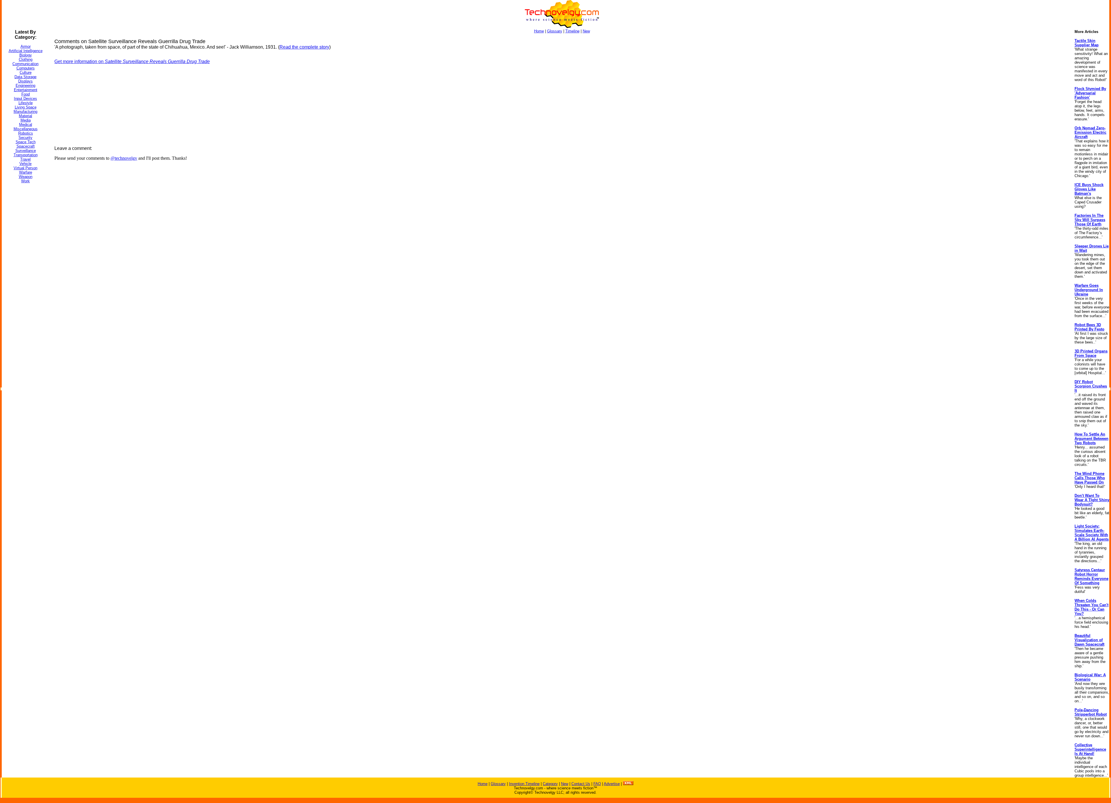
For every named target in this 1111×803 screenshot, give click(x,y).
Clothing (25, 59)
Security (25, 137)
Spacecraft (25, 146)
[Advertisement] (25, 274)
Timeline (572, 31)
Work (25, 181)
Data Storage (25, 77)
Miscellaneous (26, 129)
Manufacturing (25, 111)
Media (26, 120)
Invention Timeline (524, 784)
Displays (25, 81)
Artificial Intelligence (26, 51)
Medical (25, 124)
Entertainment (25, 90)
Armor (26, 46)
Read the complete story (304, 47)
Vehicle (25, 163)
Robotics (25, 133)
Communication (25, 64)
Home (539, 31)
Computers (25, 68)
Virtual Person (25, 168)
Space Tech (26, 142)
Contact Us (580, 784)
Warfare (25, 172)
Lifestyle (26, 103)
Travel (25, 159)
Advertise (612, 784)
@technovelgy (124, 158)
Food (25, 94)
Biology (25, 55)
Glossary (554, 31)
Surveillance (25, 150)
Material (25, 116)
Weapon (25, 176)
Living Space (25, 107)
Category (550, 784)
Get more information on (132, 61)
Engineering (25, 85)
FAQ (597, 784)
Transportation (26, 155)
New (586, 31)
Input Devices (25, 98)
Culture (26, 72)
